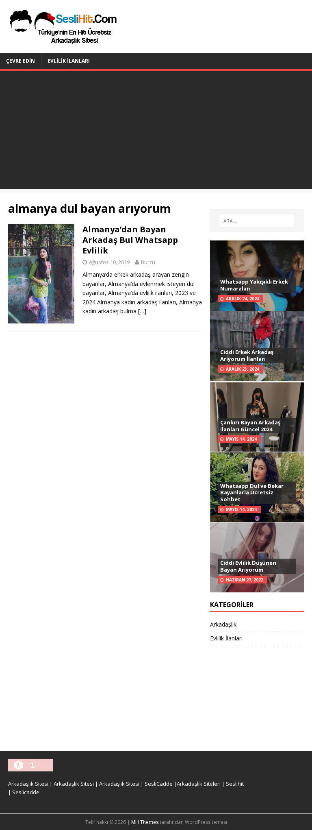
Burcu (148, 262)
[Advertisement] (156, 132)
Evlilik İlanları (69, 60)
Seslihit (235, 783)
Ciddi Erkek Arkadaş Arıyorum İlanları (246, 355)
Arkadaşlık (223, 624)
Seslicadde (25, 792)
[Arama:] (257, 221)
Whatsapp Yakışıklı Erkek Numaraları (254, 285)
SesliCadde (159, 783)
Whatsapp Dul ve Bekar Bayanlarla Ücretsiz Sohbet (252, 492)
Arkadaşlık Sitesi (28, 783)
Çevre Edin (20, 60)
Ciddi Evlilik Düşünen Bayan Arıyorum (248, 566)
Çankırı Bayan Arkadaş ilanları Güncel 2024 (250, 426)
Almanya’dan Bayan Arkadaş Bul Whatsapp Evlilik (130, 240)
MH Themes (144, 822)
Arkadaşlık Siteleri (199, 783)
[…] (142, 311)
